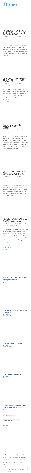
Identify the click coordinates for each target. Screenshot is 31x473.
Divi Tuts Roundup (12, 179)
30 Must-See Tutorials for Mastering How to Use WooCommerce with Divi (14, 173)
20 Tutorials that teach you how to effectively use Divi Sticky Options (15, 219)
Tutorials (9, 85)
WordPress (6, 457)
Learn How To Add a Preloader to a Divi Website (12, 126)
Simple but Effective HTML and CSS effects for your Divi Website (15, 79)
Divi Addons (8, 36)
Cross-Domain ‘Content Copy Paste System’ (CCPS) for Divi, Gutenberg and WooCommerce (15, 32)
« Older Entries (7, 247)
